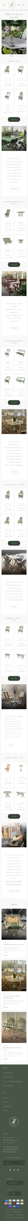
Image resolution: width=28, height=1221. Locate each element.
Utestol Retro (8, 639)
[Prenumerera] (22, 1162)
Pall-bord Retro (8, 665)
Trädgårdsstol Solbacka (8, 105)
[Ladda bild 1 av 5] (9, 56)
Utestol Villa (8, 777)
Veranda (14, 472)
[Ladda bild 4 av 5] (16, 56)
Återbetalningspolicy (17, 1211)
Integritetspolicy (8, 1073)
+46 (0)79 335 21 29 (12, 1146)
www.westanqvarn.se (9, 1151)
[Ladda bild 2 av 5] (11, 56)
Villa (10, 745)
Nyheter (5, 1110)
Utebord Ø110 (8, 803)
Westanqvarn (13, 1209)
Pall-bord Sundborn (21, 250)
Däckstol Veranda (8, 78)
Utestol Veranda (21, 104)
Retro (14, 607)
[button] (4, 5)
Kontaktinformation (19, 1217)
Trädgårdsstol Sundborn (8, 223)
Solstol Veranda (8, 529)
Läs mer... (19, 465)
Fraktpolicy (9, 1217)
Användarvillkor (8, 1086)
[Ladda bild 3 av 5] (14, 56)
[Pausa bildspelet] (25, 56)
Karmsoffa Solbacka (21, 389)
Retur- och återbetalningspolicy (12, 1081)
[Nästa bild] (21, 56)
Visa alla (14, 119)
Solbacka (14, 40)
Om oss (5, 1097)
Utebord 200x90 (21, 665)
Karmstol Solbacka (21, 78)
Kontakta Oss (7, 1106)
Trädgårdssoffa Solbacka (21, 362)
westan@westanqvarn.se (10, 1149)
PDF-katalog (14, 891)
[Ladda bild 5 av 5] (19, 56)
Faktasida (6, 1102)
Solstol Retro (21, 639)
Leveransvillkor (8, 1077)
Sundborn (14, 189)
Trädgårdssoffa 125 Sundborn (8, 250)
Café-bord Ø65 (21, 777)
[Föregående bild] (6, 56)
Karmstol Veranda (21, 503)
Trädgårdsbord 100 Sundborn (21, 223)
